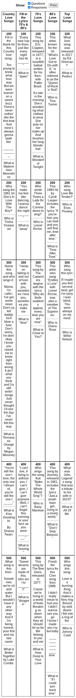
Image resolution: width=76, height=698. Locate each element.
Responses (39, 7)
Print (53, 5)
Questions (38, 3)
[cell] (9, 105)
